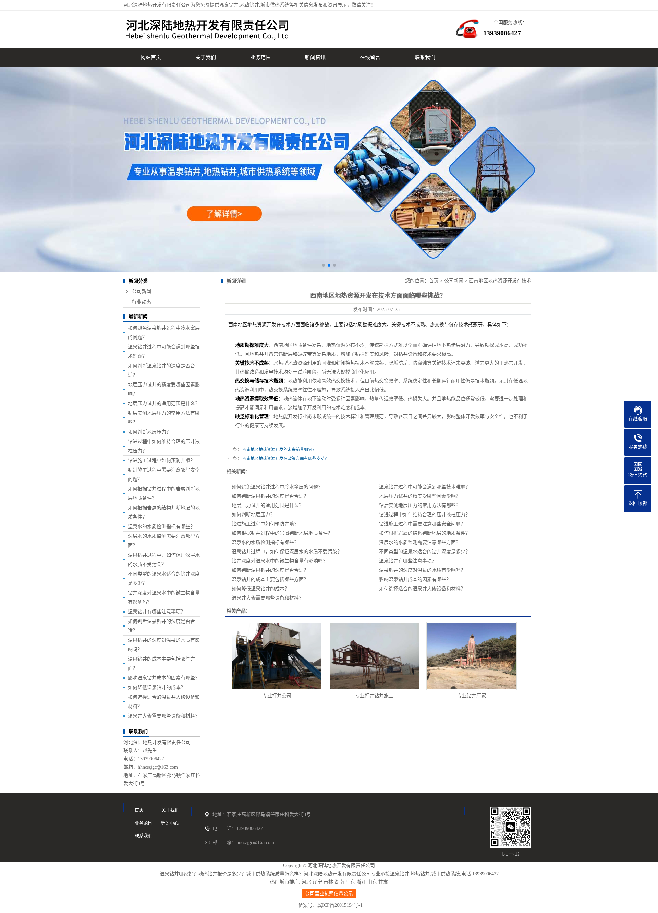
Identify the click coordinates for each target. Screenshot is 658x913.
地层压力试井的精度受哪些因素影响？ (420, 496)
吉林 (328, 882)
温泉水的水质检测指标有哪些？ (161, 526)
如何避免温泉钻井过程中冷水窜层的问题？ (277, 486)
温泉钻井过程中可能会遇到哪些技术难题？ (424, 486)
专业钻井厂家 (471, 695)
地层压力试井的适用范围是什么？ (164, 403)
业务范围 (260, 57)
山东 (372, 882)
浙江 (361, 882)
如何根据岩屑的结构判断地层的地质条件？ (424, 533)
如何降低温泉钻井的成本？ (156, 687)
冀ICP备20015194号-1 (340, 905)
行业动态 (141, 302)
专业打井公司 (277, 695)
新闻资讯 (315, 57)
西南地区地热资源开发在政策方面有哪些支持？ (285, 458)
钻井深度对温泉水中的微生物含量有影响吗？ (280, 561)
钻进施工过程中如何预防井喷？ (161, 460)
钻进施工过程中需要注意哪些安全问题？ (422, 523)
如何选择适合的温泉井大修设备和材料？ (422, 588)
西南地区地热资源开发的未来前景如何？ (279, 449)
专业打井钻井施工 (374, 695)
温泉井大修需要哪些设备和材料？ (164, 716)
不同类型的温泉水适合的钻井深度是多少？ (424, 551)
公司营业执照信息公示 (329, 893)
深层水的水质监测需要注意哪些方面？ (420, 542)
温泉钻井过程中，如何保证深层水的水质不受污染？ (287, 551)
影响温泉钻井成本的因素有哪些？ (164, 677)
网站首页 (151, 57)
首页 (434, 280)
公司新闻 (141, 291)
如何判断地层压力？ (149, 432)
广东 (350, 882)
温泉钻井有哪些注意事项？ (156, 611)
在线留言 (370, 57)
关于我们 (205, 57)
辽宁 (317, 882)
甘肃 (383, 882)
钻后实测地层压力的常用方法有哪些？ (420, 505)
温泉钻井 (229, 5)
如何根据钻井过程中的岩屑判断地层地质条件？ (282, 533)
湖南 (339, 882)
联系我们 (425, 57)
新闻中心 (170, 823)
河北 (306, 882)
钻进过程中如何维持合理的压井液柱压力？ (424, 514)
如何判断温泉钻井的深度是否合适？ (270, 496)
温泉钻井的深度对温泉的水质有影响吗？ (422, 570)
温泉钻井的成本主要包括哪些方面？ (270, 579)
